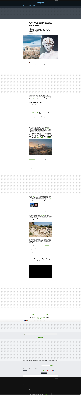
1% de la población (32, 159)
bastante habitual (39, 169)
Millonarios (35, 320)
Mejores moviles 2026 (29, 360)
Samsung (30, 367)
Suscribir (51, 365)
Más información (45, 394)
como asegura (32, 98)
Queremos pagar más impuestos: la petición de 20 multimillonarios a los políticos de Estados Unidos (45, 112)
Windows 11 (36, 368)
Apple (23, 367)
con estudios (34, 196)
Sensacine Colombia (34, 390)
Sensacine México (35, 389)
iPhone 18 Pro (50, 360)
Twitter (56, 5)
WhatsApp (43, 370)
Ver (41, 337)
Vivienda (30, 5)
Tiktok (54, 370)
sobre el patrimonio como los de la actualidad (44, 137)
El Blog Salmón (55, 381)
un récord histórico (37, 65)
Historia (34, 5)
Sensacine (34, 381)
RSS (51, 370)
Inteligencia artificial (37, 367)
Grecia (38, 320)
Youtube (47, 370)
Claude (40, 360)
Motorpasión (45, 381)
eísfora (47, 170)
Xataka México (24, 389)
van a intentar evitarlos (46, 68)
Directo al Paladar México (40, 389)
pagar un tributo (42, 215)
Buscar (56, 375)
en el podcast (47, 128)
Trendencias (50, 381)
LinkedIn (53, 370)
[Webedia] (56, 0)
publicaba (47, 245)
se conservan (38, 256)
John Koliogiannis (42, 317)
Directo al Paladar (40, 381)
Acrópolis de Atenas (35, 318)
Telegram (49, 370)
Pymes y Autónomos (55, 382)
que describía (36, 311)
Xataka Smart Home (24, 384)
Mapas (23, 5)
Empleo (30, 368)
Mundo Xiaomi (24, 385)
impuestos (41, 320)
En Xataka (40, 204)
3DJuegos (29, 381)
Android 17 (38, 360)
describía (32, 258)
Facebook (57, 5)
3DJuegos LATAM (29, 389)
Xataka (23, 381)
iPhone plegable (34, 360)
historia (44, 320)
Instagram (48, 370)
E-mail (27, 320)
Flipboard (26, 320)
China (23, 368)
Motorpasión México (45, 389)
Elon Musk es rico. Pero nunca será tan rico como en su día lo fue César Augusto (44, 205)
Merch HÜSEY (37, 317)
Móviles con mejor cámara (45, 360)
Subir (56, 378)
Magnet (40, 3)
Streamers (27, 5)
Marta (40, 318)
